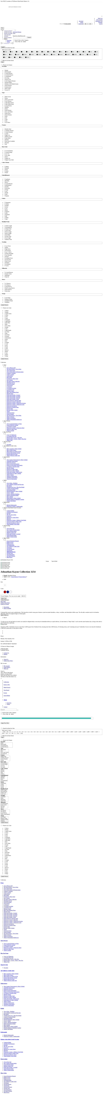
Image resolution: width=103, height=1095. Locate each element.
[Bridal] (7, 743)
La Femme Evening (11, 388)
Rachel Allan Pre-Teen (12, 454)
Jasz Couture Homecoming (13, 530)
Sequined (7, 214)
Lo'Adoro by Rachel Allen (13, 466)
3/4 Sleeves (8, 285)
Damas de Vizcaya (11, 462)
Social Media (7, 695)
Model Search (7, 687)
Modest (7, 107)
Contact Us (6, 653)
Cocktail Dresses (9, 75)
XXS (89, 54)
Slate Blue (7, 322)
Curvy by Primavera (11, 434)
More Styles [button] (6, 538)
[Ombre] (2, 773)
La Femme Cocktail (11, 426)
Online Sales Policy (5, 602)
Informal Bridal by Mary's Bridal (14, 491)
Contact (5, 707)
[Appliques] (4, 776)
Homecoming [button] (7, 525)
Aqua (6, 318)
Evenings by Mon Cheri (12, 378)
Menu (2, 28)
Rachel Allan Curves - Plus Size (14, 437)
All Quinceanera (10, 554)
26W (61, 54)
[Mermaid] (4, 806)
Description (6, 607)
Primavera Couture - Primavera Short (15, 428)
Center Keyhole (9, 132)
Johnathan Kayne (11, 382)
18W (32, 54)
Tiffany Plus (9, 440)
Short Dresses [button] (7, 421)
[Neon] (2, 772)
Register (100, 22)
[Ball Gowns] (5, 749)
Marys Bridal (10, 496)
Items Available (7, 608)
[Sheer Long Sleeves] (5, 814)
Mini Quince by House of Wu (14, 451)
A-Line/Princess (9, 272)
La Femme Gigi (10, 389)
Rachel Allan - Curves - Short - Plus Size (16, 439)
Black (6, 351)
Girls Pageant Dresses (10, 81)
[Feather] (3, 786)
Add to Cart (3, 598)
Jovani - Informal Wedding (13, 494)
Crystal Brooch (8, 183)
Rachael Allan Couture (12, 410)
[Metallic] (2, 771)
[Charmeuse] (3, 783)
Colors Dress (10, 376)
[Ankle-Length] (4, 790)
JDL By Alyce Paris (11, 514)
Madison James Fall (11, 532)
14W (18, 54)
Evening (7, 78)
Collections (6, 682)
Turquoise (7, 319)
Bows (6, 182)
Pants (6, 108)
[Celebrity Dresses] (5, 757)
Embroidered (8, 185)
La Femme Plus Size (11, 436)
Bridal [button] (5, 480)
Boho (6, 98)
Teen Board (6, 690)
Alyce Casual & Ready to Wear (14, 423)
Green (6, 315)
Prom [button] (5, 365)
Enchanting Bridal (11, 490)
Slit (6, 144)
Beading (7, 180)
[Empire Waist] (4, 805)
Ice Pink (7, 331)
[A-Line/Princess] (4, 803)
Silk (6, 216)
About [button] (5, 700)
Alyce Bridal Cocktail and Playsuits (15, 484)
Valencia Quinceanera (12, 476)
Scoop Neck (8, 259)
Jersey (6, 207)
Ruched (7, 142)
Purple (6, 327)
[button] (8, 37)
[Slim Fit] (4, 807)
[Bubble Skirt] (5, 756)
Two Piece (7, 122)
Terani (8, 411)
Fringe (6, 189)
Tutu (6, 121)
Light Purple (8, 330)
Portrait (7, 256)
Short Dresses (8, 114)
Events (5, 692)
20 (73, 52)
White (6, 356)
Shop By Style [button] (7, 441)
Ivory (6, 345)
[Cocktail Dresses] (7, 747)
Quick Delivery (22, 576)
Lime (6, 316)
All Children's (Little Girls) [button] (10, 446)
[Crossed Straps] (5, 764)
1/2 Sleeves (8, 283)
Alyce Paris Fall (10, 528)
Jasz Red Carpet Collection (13, 381)
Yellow (7, 310)
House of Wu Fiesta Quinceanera (14, 465)
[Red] (5, 592)
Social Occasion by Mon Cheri (14, 521)
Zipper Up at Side (9, 160)
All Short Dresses (11, 556)
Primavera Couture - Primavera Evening (16, 403)
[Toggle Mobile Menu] (1, 678)
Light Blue (7, 321)
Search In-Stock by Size (9, 47)
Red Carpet (8, 88)
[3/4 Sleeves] (5, 811)
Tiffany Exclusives (11, 418)
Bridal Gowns (10, 542)
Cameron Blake (10, 510)
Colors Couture (10, 374)
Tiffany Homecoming (12, 536)
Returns (5, 654)
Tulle (6, 219)
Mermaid (7, 275)
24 (85, 52)
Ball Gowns (8, 96)
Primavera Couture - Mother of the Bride (16, 520)
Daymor (9, 513)
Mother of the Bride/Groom (11, 84)
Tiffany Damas (10, 474)
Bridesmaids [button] (7, 502)
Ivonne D (9, 516)
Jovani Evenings (10, 384)
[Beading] (4, 778)
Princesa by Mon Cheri (12, 469)
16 (61, 52)
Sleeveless (7, 291)
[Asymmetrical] (4, 791)
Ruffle (6, 192)
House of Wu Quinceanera (13, 464)
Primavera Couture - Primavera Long (15, 404)
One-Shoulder (8, 255)
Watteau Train (8, 239)
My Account (99, 19)
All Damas (9, 547)
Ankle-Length (8, 225)
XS (96, 54)
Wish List (100, 18)
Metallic (7, 168)
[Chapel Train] (4, 792)
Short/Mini (7, 235)
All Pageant (9, 550)
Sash (6, 194)
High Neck (7, 249)
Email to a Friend (5, 604)
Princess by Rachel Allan (13, 407)
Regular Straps (8, 299)
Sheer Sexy (8, 113)
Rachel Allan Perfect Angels (13, 453)
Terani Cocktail (10, 430)
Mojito (6, 312)
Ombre (6, 171)
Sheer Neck (8, 261)
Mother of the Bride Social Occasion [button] (12, 507)
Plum (6, 339)
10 (44, 52)
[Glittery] (2, 770)
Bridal (6, 70)
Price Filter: (18, 41)
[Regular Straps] (4, 818)
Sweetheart (7, 264)
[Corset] (5, 760)
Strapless (7, 262)
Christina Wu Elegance (12, 512)
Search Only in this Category (21, 40)
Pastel (6, 172)
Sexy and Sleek (9, 111)
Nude (6, 347)
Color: (2, 588)
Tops (6, 119)
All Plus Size (10, 553)
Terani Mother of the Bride (13, 524)
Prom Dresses (8, 85)
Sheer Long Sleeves (10, 288)
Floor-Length (8, 232)
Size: (2, 582)
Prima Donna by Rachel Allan (14, 400)
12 (49, 52)
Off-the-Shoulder (9, 253)
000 (6, 52)
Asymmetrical (8, 227)
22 (79, 52)
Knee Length (8, 233)
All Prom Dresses (11, 551)
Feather (7, 186)
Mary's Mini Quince (11, 450)
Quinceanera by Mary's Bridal (14, 473)
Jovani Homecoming (12, 531)
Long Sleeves (8, 286)
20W (39, 54)
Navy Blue (7, 325)
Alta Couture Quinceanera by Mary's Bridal (17, 459)
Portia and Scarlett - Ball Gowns (14, 472)
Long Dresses (8, 105)
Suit (6, 118)
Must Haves (9, 557)
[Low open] (5, 767)
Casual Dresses (8, 73)
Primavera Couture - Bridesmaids (14, 506)
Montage (9, 518)
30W (75, 54)
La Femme (9, 387)
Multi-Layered (8, 136)
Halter (6, 247)
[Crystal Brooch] (4, 780)
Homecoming (8, 82)
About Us (6, 659)
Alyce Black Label (11, 367)
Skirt (6, 116)
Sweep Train (8, 236)
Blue (6, 324)
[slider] (92, 718)
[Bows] (4, 779)
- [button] (4, 366)
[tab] (53, 392)
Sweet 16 (7, 90)
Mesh (6, 210)
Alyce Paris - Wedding (12, 483)
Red (6, 341)
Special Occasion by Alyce (13, 523)
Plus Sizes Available (10, 141)
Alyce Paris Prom (11, 370)
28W (68, 54)
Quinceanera (8, 87)
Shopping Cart (98, 21)
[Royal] (7, 592)
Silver (6, 354)
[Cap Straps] (4, 817)
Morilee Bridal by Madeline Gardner (15, 499)
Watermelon (8, 338)
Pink (6, 333)
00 (12, 52)
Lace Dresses (8, 101)
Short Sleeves (8, 289)
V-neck (7, 265)
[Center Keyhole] (5, 759)
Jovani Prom (10, 385)
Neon (6, 169)
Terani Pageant (10, 414)
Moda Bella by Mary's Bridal (14, 498)
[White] (10, 592)
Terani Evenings (10, 412)
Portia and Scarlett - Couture (13, 395)
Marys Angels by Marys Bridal (14, 448)
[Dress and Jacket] (5, 752)
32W (82, 54)
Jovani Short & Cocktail (12, 425)
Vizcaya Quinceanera (12, 479)
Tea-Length (8, 238)
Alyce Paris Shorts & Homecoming (15, 372)
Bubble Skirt (8, 129)
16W (25, 54)
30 (5, 54)
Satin (6, 213)
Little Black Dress (9, 102)
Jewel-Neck (8, 250)
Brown (7, 350)
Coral (6, 344)
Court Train (8, 230)
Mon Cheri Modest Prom (13, 392)
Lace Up (7, 153)
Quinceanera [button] (7, 457)
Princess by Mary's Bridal (13, 470)
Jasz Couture (10, 380)
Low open (7, 155)
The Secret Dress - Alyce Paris (14, 369)
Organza (7, 211)
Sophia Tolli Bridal (11, 500)
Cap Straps (7, 297)
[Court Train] (4, 794)
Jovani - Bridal (10, 492)
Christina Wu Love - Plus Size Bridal (15, 487)
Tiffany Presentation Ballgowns (14, 419)
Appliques (7, 179)
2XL (28, 57)
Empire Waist (8, 274)
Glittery (7, 166)
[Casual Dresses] (7, 745)
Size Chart (3, 601)
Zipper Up (7, 158)
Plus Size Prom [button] (7, 432)
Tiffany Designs (10, 416)
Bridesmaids (8, 72)
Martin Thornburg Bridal (12, 495)
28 (97, 52)
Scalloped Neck (9, 258)
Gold (6, 348)
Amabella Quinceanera (12, 461)
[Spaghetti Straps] (4, 819)
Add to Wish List (4, 600)
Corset (6, 133)
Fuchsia (7, 336)
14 (55, 52)
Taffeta (6, 217)
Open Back (8, 138)
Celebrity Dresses (9, 130)
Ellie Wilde (9, 377)
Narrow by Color (7, 308)
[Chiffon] (3, 784)
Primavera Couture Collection (14, 401)
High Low (7, 135)
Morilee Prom (10, 393)
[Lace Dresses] (5, 753)
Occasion (9, 444)
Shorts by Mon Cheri (12, 429)
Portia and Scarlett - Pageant (13, 397)
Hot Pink (7, 335)
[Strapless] (4, 821)
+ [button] (4, 443)
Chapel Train (8, 228)
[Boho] (5, 751)
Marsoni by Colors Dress (13, 517)
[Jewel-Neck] (4, 800)
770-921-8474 (67, 24)
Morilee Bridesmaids (12, 505)
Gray (6, 353)
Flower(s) (7, 188)
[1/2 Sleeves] (5, 810)
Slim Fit (7, 277)
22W (46, 54)
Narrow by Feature (7, 65)
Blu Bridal (9, 485)
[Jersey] (3, 787)
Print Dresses (8, 110)
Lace (6, 191)
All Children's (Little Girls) (13, 546)
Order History (7, 667)
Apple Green (8, 313)
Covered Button (9, 150)
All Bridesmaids (10, 545)
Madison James (10, 391)
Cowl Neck (8, 246)
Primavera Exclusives (12, 406)
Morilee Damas (10, 468)
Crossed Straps (8, 152)
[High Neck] (4, 799)
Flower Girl (8, 79)
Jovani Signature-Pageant (13, 541)
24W (53, 54)
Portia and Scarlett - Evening (13, 396)
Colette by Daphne (11, 373)
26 (91, 52)
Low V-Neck (8, 252)
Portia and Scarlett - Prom (13, 399)
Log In (100, 23)
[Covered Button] (5, 763)
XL (21, 57)
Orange (7, 342)
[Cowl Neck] (4, 797)
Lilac (6, 328)
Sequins (7, 195)
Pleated (7, 139)
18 (67, 52)
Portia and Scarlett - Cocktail (13, 534)
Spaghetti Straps (9, 300)
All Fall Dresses (10, 549)
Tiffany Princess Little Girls (13, 455)
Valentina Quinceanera (12, 477)
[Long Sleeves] (5, 813)
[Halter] (4, 798)
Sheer (6, 156)
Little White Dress (9, 104)
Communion (8, 76)
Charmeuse (7, 202)
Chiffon (7, 204)
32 (11, 54)
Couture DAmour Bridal (12, 488)
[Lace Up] (5, 765)
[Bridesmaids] (7, 744)
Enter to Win (7, 684)
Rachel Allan (10, 408)
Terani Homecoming (11, 535)
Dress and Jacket (9, 99)
